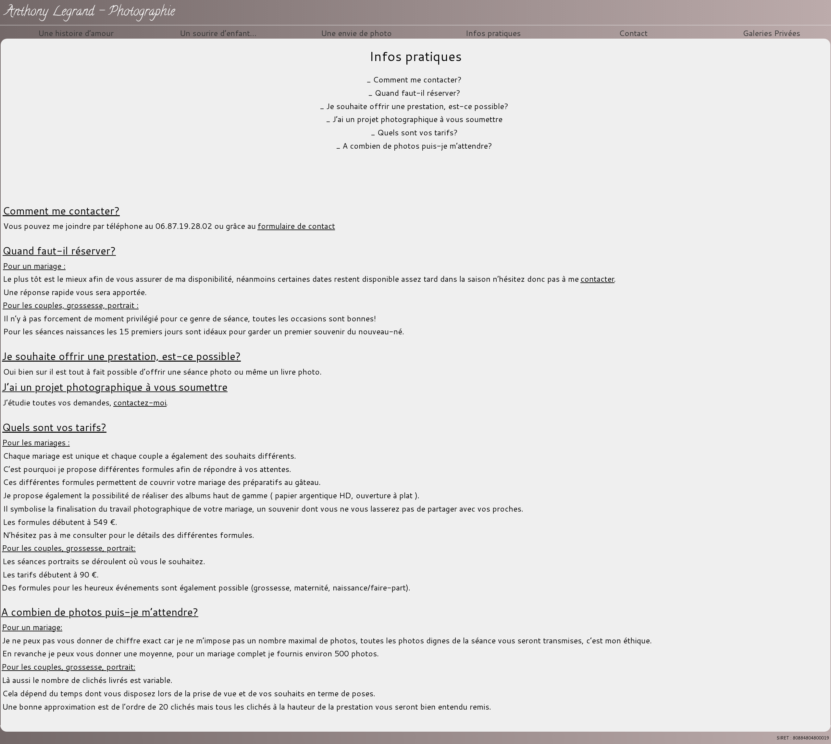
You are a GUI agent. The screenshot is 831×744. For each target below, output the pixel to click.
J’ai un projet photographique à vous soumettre (417, 119)
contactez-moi (140, 402)
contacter (597, 278)
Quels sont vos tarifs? (417, 132)
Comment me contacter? (417, 79)
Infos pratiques (493, 33)
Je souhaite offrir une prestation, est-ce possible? (417, 106)
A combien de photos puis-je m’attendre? (417, 145)
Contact (633, 33)
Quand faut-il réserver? (417, 92)
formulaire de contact (296, 225)
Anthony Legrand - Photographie (90, 12)
